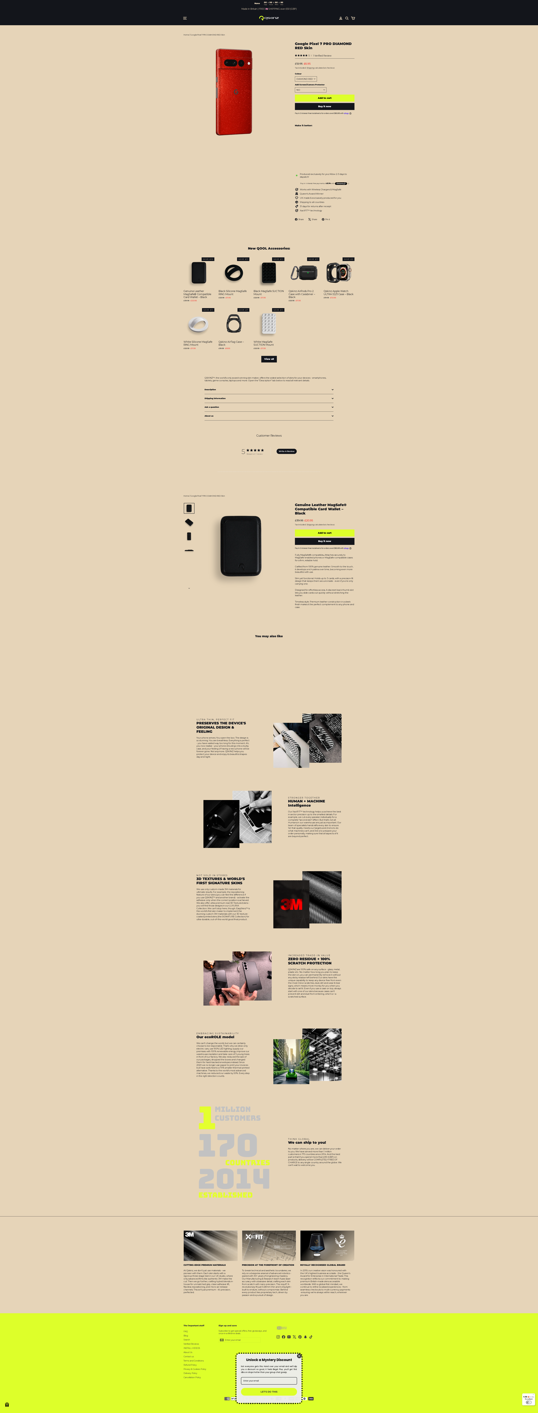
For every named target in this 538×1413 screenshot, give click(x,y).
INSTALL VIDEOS (192, 1348)
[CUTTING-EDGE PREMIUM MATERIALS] (211, 1245)
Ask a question (212, 407)
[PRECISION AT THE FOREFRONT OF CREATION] (269, 1245)
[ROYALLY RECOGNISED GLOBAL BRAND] (327, 1245)
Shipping (310, 68)
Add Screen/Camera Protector (310, 85)
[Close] (299, 1356)
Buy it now (324, 106)
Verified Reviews (191, 1344)
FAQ (186, 1331)
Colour (298, 74)
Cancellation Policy (192, 1377)
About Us (188, 1352)
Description (210, 389)
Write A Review (286, 451)
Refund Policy (190, 1365)
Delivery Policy (190, 1373)
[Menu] (533, 1395)
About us (209, 416)
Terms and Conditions (194, 1360)
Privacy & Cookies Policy (195, 1369)
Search (187, 1339)
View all (269, 359)
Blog (186, 1335)
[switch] (529, 1402)
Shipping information (215, 398)
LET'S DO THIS (269, 1391)
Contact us (189, 1356)
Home (186, 35)
